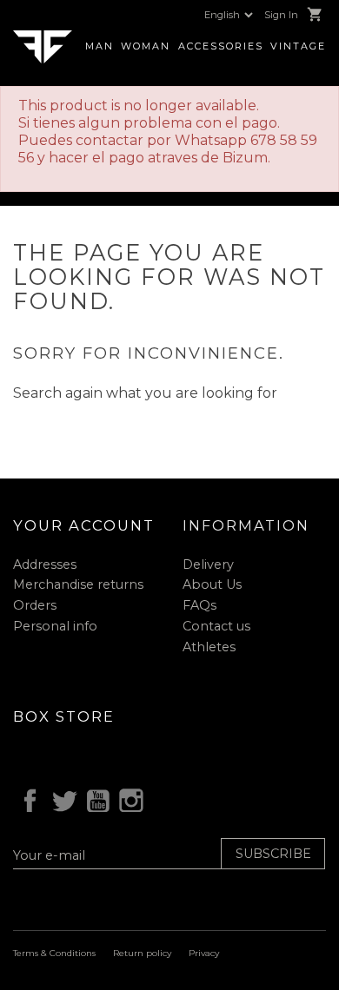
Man (99, 46)
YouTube (95, 798)
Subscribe (273, 853)
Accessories (220, 46)
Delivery (208, 564)
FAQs (199, 605)
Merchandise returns (78, 584)
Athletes (209, 647)
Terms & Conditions (54, 953)
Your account (84, 525)
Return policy (142, 953)
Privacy (204, 953)
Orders (34, 605)
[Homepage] (42, 45)
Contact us (216, 626)
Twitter (61, 798)
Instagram (129, 798)
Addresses (44, 564)
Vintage (298, 46)
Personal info (55, 626)
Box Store (64, 716)
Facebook (27, 798)
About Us (212, 584)
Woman (145, 46)
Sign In (281, 15)
